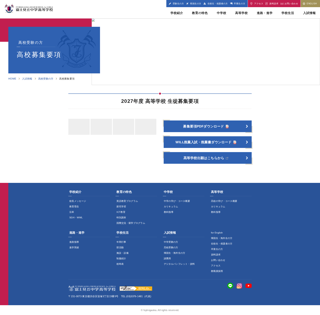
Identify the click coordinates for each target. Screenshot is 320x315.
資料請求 (215, 254)
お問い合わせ (218, 260)
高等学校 (241, 13)
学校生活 (288, 13)
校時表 (120, 264)
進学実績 (74, 247)
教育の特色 (200, 13)
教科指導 (168, 212)
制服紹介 (121, 258)
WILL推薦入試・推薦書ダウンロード (204, 142)
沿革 (71, 212)
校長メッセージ (77, 201)
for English (217, 232)
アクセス (215, 265)
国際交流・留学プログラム (130, 223)
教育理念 (74, 206)
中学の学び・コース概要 (177, 201)
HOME (12, 78)
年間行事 (121, 242)
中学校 (221, 13)
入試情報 (309, 13)
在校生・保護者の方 (221, 243)
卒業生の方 (217, 249)
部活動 (120, 247)
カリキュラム (171, 206)
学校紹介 (176, 13)
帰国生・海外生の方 (174, 253)
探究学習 (121, 206)
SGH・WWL (76, 217)
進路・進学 (265, 13)
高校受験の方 (46, 78)
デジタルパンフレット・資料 (179, 264)
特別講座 (121, 217)
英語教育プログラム (127, 201)
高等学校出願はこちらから (204, 158)
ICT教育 (120, 212)
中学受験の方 (171, 242)
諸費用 (167, 258)
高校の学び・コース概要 (224, 201)
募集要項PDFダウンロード (203, 126)
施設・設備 (122, 253)
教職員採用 (217, 271)
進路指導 (74, 242)
